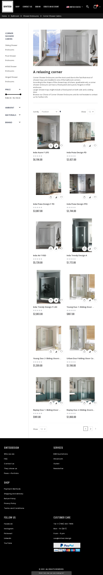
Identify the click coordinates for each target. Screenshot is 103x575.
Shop (17, 6)
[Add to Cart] (50, 145)
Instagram (8, 528)
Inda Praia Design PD (77, 152)
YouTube (8, 543)
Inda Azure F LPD (41, 152)
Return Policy (10, 498)
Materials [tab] (10, 115)
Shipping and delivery (13, 494)
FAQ (6, 459)
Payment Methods (12, 489)
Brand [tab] (8, 122)
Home (4, 16)
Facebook (8, 524)
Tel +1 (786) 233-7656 (63, 524)
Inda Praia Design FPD (77, 204)
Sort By (36, 111)
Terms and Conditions (14, 508)
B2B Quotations (61, 454)
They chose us (10, 468)
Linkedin (7, 538)
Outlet (57, 463)
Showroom (58, 459)
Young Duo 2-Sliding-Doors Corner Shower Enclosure (58, 358)
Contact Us (27, 6)
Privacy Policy (10, 503)
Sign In (37, 6)
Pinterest (8, 533)
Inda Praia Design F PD (44, 204)
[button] (61, 145)
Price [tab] (8, 89)
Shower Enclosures (31, 16)
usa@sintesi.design (62, 538)
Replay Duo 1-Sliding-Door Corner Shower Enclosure (58, 410)
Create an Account (51, 6)
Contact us (9, 463)
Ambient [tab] (9, 107)
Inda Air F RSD (39, 255)
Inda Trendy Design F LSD (45, 307)
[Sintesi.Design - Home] (7, 8)
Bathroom (15, 16)
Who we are (9, 454)
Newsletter (58, 468)
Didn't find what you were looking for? (51, 573)
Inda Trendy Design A (77, 255)
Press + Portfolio (11, 473)
